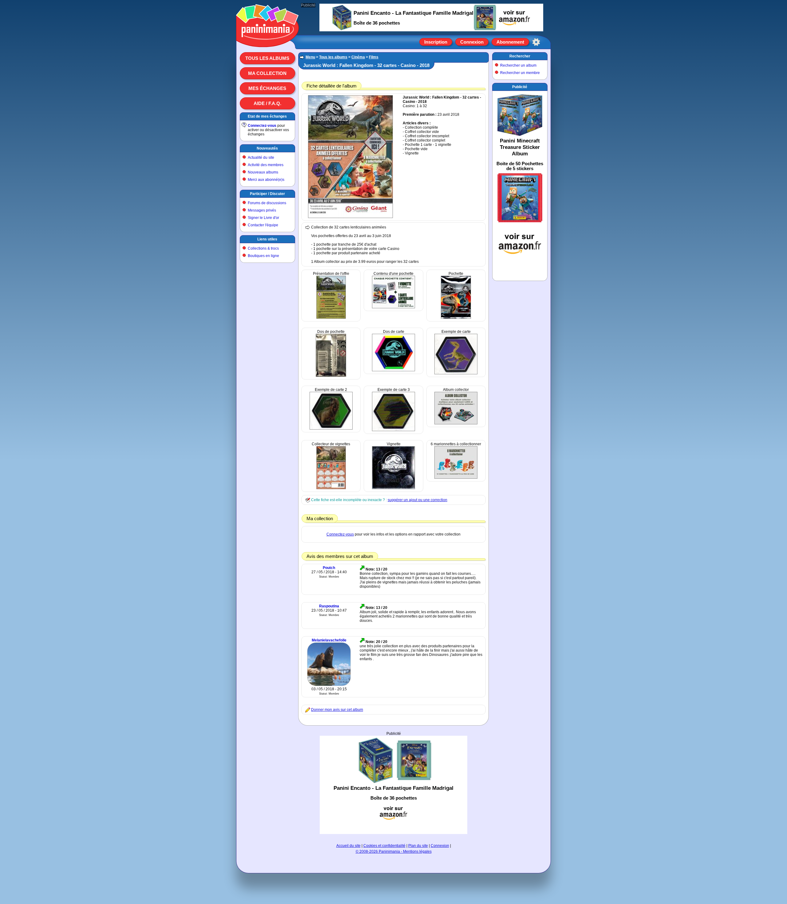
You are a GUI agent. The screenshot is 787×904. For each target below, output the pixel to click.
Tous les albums (267, 58)
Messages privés (262, 210)
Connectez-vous (262, 125)
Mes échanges (267, 88)
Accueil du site (348, 846)
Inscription (435, 42)
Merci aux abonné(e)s (266, 179)
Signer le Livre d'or (263, 218)
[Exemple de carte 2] (331, 428)
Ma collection (267, 73)
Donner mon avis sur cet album (337, 709)
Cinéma (358, 57)
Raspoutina (329, 606)
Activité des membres (265, 165)
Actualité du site (261, 157)
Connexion (472, 42)
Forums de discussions (267, 203)
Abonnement (510, 42)
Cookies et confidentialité (384, 846)
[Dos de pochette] (331, 375)
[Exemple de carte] (455, 373)
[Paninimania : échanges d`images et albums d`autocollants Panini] (267, 39)
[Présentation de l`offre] (331, 317)
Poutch (329, 568)
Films (373, 57)
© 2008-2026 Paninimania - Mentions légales (394, 851)
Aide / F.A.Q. (267, 103)
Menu (310, 57)
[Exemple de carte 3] (393, 430)
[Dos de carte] (393, 370)
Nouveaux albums (263, 172)
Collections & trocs (263, 248)
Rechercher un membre (520, 73)
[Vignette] (393, 488)
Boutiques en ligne (263, 256)
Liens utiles (267, 239)
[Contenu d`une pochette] (393, 307)
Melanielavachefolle (329, 640)
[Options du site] (536, 42)
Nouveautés (267, 148)
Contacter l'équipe (263, 225)
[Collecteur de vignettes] (331, 488)
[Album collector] (455, 423)
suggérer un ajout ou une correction (417, 500)
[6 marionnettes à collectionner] (455, 477)
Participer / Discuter (267, 194)
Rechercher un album (518, 65)
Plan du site (418, 846)
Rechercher (519, 56)
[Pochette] (456, 317)
